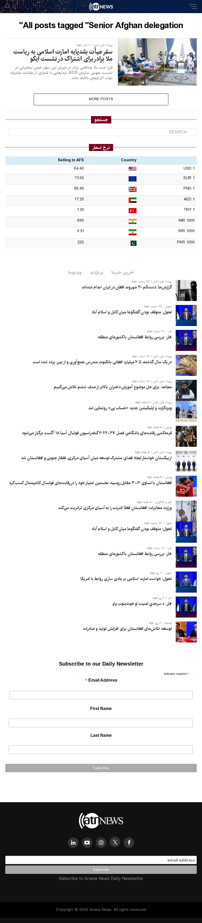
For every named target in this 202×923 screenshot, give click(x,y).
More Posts (101, 99)
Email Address (101, 680)
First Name (101, 708)
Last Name (101, 735)
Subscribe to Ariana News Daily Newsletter (101, 878)
